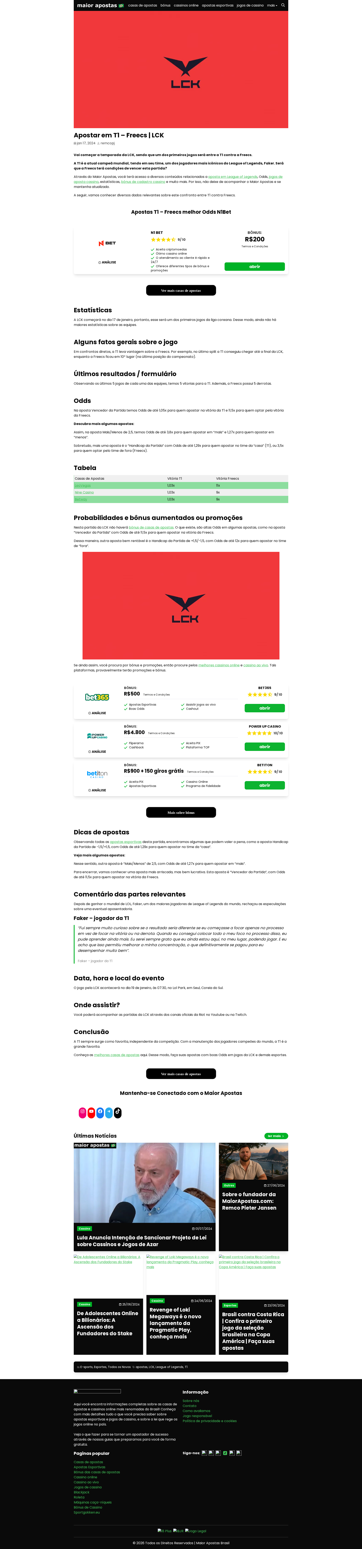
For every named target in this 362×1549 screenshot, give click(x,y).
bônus (165, 5)
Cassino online (85, 1477)
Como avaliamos (196, 1410)
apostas (141, 1367)
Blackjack (81, 1492)
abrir (254, 267)
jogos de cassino (250, 5)
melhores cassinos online (219, 665)
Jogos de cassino (88, 1487)
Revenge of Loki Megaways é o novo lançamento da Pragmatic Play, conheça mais (175, 1323)
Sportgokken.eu (87, 1512)
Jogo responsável (197, 1416)
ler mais (274, 1136)
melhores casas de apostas (117, 1055)
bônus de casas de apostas (151, 527)
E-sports (86, 1367)
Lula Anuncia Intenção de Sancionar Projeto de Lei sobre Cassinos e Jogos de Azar (142, 1241)
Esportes (100, 1367)
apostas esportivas (218, 5)
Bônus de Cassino (88, 1507)
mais (271, 5)
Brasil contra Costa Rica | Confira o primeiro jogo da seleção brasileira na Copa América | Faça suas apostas (253, 1331)
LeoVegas (83, 485)
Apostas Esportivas (89, 1467)
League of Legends (169, 1367)
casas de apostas (142, 5)
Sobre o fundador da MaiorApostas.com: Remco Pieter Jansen (249, 1201)
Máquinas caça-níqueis (93, 1502)
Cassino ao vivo (86, 1482)
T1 (186, 1367)
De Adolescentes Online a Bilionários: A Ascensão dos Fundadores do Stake (107, 1323)
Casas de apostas (88, 1462)
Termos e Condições (255, 246)
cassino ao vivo (255, 665)
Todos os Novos (119, 1367)
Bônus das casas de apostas (97, 1472)
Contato (190, 1405)
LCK (151, 1367)
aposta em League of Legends (232, 176)
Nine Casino (84, 492)
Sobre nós (191, 1400)
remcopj (108, 143)
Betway (81, 499)
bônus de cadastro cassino (143, 181)
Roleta (79, 1497)
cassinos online (186, 5)
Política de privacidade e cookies (210, 1421)
